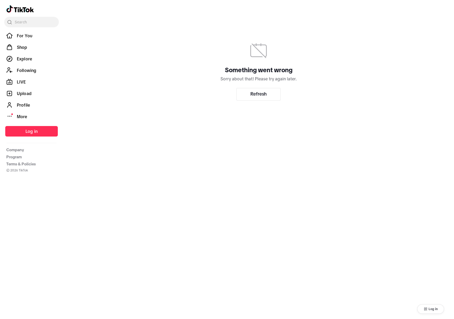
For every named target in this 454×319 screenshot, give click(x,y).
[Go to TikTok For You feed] (20, 9)
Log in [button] (433, 309)
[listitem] (31, 35)
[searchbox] (31, 22)
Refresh (258, 94)
